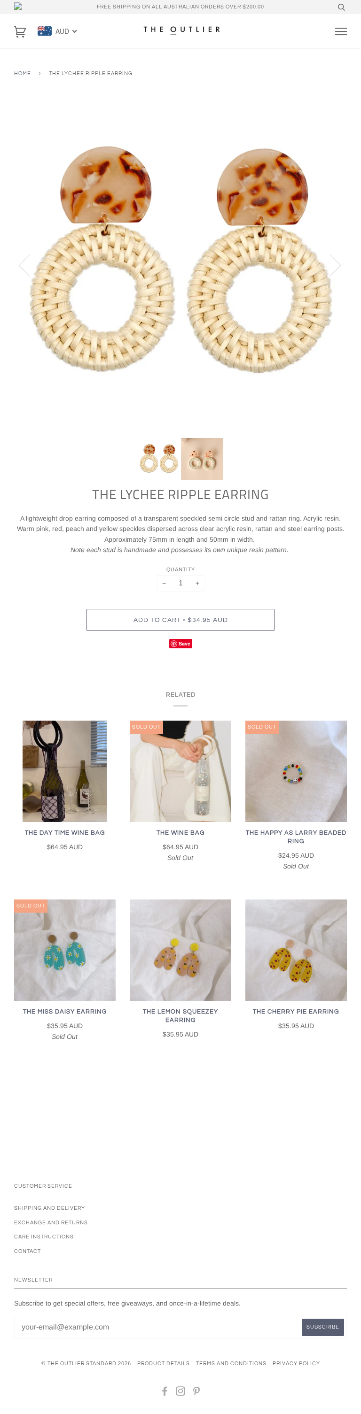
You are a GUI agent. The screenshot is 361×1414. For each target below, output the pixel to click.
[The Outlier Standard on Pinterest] (197, 1393)
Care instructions (44, 1236)
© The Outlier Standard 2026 (86, 1363)
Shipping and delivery (49, 1208)
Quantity (180, 569)
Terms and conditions (231, 1363)
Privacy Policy (296, 1363)
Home (22, 73)
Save (184, 643)
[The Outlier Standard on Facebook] (165, 1393)
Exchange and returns (51, 1222)
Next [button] (330, 265)
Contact (27, 1251)
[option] (180, 265)
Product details (163, 1363)
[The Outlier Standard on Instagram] (181, 1393)
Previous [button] (30, 265)
